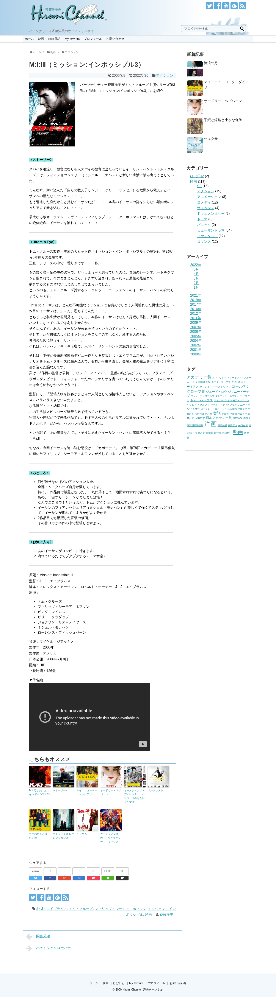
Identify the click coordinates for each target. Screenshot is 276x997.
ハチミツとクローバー (53, 948)
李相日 (246, 418)
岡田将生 (242, 413)
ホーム (29, 38)
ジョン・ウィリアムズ (202, 396)
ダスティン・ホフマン (227, 396)
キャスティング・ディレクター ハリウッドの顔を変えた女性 (134, 796)
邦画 (238, 432)
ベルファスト (155, 790)
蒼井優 (217, 432)
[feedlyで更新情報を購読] (234, 5)
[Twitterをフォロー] (209, 5)
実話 (217, 413)
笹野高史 (200, 433)
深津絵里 (222, 425)
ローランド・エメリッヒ (214, 409)
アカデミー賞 (199, 377)
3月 (196, 278)
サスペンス (205, 208)
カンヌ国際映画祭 (200, 382)
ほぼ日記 (54, 38)
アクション (164, 75)
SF (199, 186)
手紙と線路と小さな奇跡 (223, 120)
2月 (196, 283)
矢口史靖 (243, 425)
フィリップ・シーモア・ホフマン (120, 909)
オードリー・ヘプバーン (110, 792)
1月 (196, 287)
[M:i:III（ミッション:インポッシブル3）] (78, 878)
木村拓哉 (237, 418)
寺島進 (225, 413)
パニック (204, 225)
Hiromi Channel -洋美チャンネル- (143, 989)
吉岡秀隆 (199, 413)
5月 (196, 269)
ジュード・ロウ (216, 391)
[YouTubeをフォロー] (225, 5)
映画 (41, 38)
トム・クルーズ (81, 909)
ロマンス (204, 241)
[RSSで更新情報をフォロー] (242, 5)
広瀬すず (200, 418)
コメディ (204, 202)
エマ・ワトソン (220, 377)
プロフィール (93, 38)
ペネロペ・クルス (197, 404)
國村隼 (208, 413)
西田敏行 (227, 433)
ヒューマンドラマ (211, 230)
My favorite (72, 38)
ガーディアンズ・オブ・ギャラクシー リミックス (110, 837)
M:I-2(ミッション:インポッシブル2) (39, 792)
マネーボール (60, 790)
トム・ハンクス (201, 400)
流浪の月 (211, 63)
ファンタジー (207, 236)
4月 (196, 274)
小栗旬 (233, 413)
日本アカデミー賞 (219, 418)
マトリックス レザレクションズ (63, 835)
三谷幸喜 (232, 409)
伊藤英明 (242, 409)
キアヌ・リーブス (221, 382)
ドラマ (202, 219)
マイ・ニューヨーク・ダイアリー (87, 792)
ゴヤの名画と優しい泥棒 (39, 835)
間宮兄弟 (43, 936)
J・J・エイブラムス (51, 909)
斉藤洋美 (166, 914)
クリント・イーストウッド (215, 386)
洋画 (148, 914)
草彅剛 (209, 433)
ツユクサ (211, 139)
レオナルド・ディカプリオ (222, 404)
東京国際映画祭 (195, 425)
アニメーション (209, 197)
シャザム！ (83, 833)
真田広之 (232, 425)
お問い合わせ (115, 38)
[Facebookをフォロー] (217, 5)
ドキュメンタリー (211, 213)
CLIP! (108, 871)
